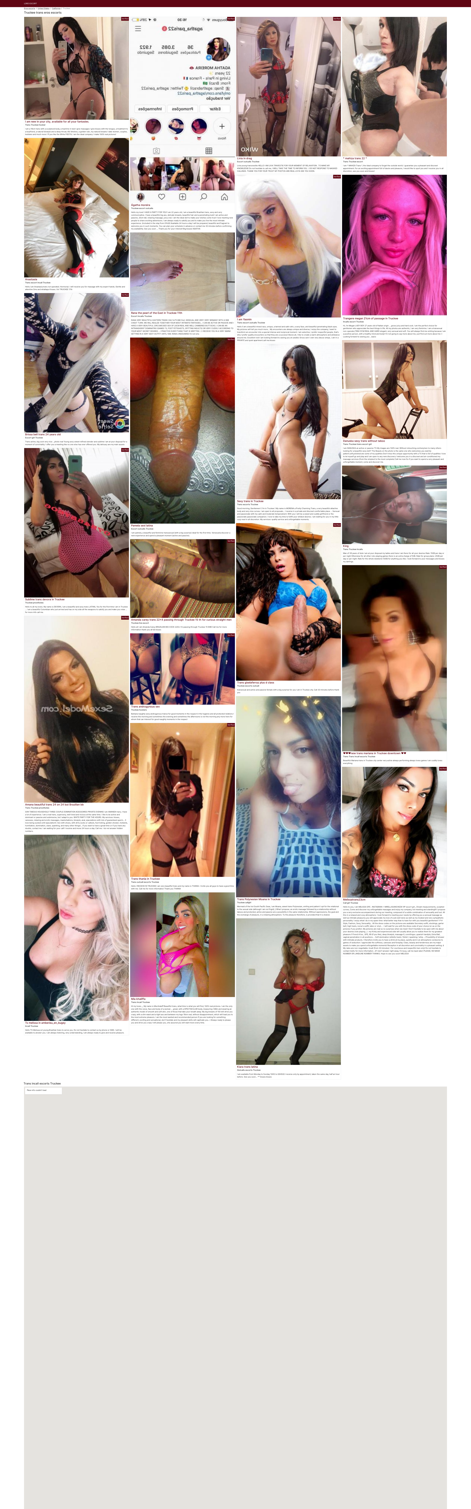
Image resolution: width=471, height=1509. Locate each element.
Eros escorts (29, 8)
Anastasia (31, 279)
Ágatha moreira (140, 205)
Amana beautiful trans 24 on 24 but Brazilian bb (54, 804)
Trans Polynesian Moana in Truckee (258, 899)
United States (43, 8)
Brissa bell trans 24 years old (43, 434)
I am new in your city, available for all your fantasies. (57, 121)
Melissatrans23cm (354, 899)
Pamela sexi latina (142, 525)
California (56, 8)
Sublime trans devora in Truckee (45, 599)
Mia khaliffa (138, 998)
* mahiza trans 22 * (355, 158)
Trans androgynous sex (145, 706)
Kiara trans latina (247, 1066)
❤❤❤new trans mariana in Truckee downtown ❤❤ (374, 753)
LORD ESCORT (30, 3)
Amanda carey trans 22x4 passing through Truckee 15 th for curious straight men (181, 619)
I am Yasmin (244, 319)
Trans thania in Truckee (145, 878)
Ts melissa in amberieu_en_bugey (45, 1022)
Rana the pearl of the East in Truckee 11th (156, 312)
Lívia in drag (244, 158)
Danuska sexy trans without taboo (364, 440)
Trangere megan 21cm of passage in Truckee (370, 318)
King (346, 546)
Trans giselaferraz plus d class (255, 682)
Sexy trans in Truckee (250, 501)
